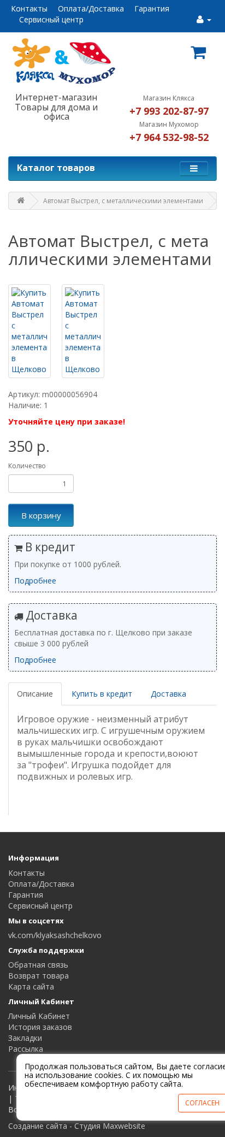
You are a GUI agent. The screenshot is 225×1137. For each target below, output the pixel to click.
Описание (35, 693)
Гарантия (151, 8)
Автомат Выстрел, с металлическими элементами (123, 200)
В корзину (41, 515)
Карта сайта (31, 986)
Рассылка (25, 1049)
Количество (27, 465)
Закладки (25, 1038)
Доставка (168, 693)
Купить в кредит (102, 693)
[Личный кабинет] (204, 19)
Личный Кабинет (39, 1016)
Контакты (29, 8)
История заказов (40, 1027)
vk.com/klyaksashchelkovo (55, 935)
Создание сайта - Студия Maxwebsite (76, 1126)
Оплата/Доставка (91, 8)
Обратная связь (38, 964)
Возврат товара (38, 975)
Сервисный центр (51, 19)
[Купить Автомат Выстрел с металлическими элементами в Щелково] (29, 331)
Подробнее (35, 580)
